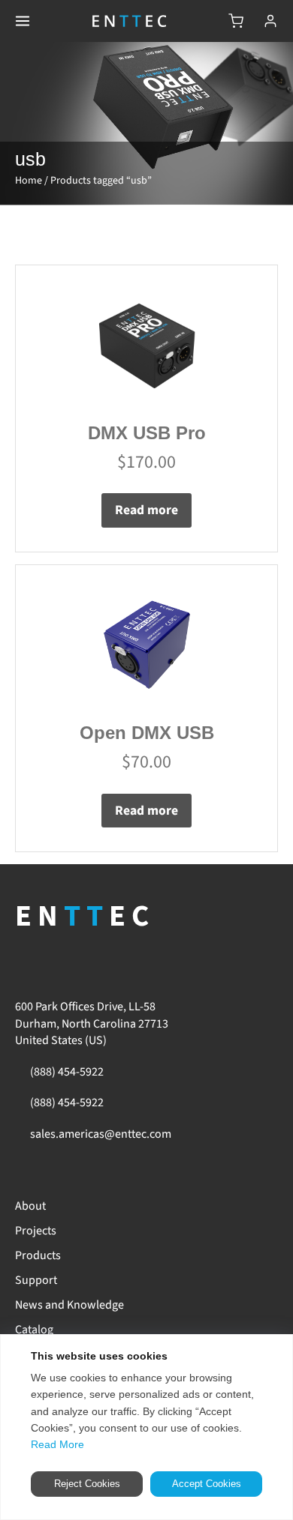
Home (28, 180)
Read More (57, 1444)
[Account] (270, 20)
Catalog (34, 1329)
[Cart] (235, 20)
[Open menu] (22, 20)
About (30, 1206)
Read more (146, 510)
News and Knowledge (69, 1305)
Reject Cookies (87, 1483)
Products (38, 1255)
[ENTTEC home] (129, 21)
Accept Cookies (206, 1483)
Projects (35, 1230)
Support (36, 1280)
